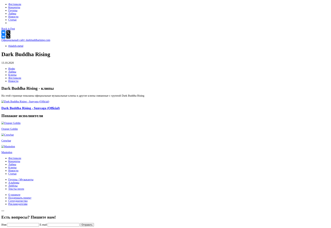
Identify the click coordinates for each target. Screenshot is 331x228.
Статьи (12, 173)
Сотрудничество (18, 200)
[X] (8, 32)
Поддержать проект (19, 197)
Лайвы (12, 71)
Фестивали (14, 77)
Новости (13, 81)
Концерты (14, 161)
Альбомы (13, 182)
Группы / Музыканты (20, 179)
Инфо (11, 68)
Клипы (12, 74)
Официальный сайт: (25, 40)
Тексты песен (16, 188)
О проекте (14, 194)
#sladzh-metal (15, 45)
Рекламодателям (17, 204)
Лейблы (13, 185)
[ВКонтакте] (3, 32)
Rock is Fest (8, 28)
